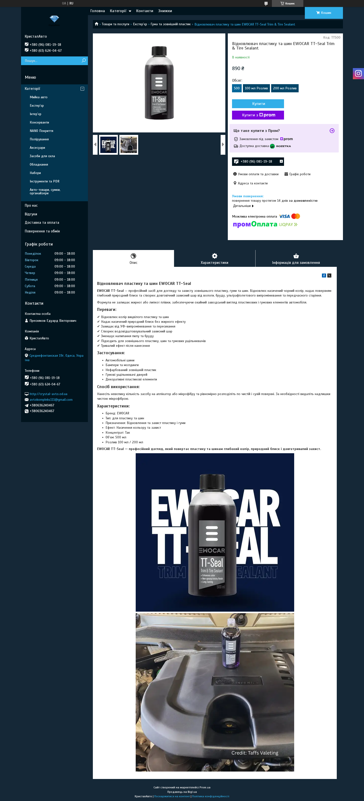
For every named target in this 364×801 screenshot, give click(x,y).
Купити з (250, 115)
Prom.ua (205, 787)
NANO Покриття (41, 131)
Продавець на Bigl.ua (182, 792)
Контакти (144, 10)
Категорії (118, 10)
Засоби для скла (42, 156)
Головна (97, 10)
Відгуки (31, 214)
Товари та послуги (115, 24)
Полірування (39, 139)
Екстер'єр (140, 24)
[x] (329, 276)
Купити (258, 103)
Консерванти (39, 122)
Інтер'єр (35, 114)
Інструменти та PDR (44, 181)
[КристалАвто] (54, 20)
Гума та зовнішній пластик (171, 24)
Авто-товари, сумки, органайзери (45, 191)
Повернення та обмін (42, 231)
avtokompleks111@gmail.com (51, 400)
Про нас (31, 205)
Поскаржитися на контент (172, 796)
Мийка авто (39, 97)
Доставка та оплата (42, 222)
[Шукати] (83, 60)
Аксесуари (37, 148)
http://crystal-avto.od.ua (48, 394)
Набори (35, 173)
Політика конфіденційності (210, 796)
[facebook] (324, 276)
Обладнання (39, 164)
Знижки (165, 10)
